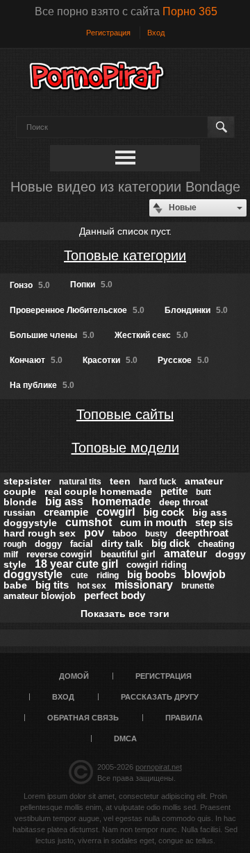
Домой (74, 676)
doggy (48, 544)
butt (203, 492)
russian (19, 512)
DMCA (125, 738)
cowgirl (116, 512)
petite (174, 491)
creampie (66, 512)
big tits (52, 585)
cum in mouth (153, 522)
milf (10, 554)
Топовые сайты (125, 414)
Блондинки (196, 310)
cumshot (88, 522)
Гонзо (30, 285)
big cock (163, 512)
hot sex (91, 586)
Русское (183, 360)
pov (94, 533)
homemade (121, 501)
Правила (184, 717)
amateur (185, 553)
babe (15, 585)
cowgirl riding (156, 564)
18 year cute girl (76, 564)
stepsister (27, 481)
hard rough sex (39, 533)
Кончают (36, 360)
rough (14, 544)
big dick (170, 543)
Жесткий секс (151, 335)
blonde (20, 501)
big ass (64, 501)
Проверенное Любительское (77, 310)
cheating (216, 544)
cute (79, 575)
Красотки (110, 360)
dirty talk (122, 543)
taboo (124, 533)
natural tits (80, 482)
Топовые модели (125, 447)
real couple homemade (98, 491)
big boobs (151, 574)
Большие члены (52, 335)
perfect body (114, 595)
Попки (91, 284)
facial (81, 544)
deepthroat (202, 533)
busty (156, 534)
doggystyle (32, 574)
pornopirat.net (158, 767)
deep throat (183, 502)
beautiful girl (128, 554)
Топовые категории (125, 255)
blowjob (205, 574)
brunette (198, 586)
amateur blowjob (39, 596)
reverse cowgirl (59, 554)
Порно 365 (189, 11)
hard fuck (157, 482)
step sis (214, 522)
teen (120, 481)
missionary (144, 585)
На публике (42, 385)
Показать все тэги (125, 613)
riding (108, 575)
